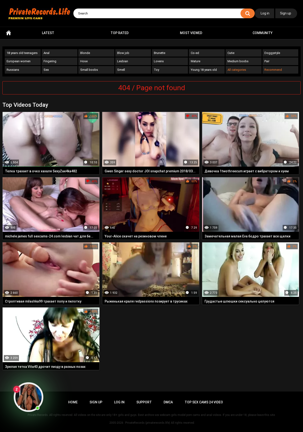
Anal (46, 53)
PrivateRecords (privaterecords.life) (147, 422)
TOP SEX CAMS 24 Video (204, 402)
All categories (236, 69)
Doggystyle (272, 53)
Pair (266, 61)
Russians (13, 69)
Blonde (85, 53)
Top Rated (120, 33)
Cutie (230, 53)
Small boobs (89, 69)
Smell (121, 69)
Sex (46, 69)
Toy (156, 69)
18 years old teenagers (22, 53)
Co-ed (195, 53)
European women (19, 61)
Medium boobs (238, 61)
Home (8, 33)
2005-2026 (116, 422)
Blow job (123, 53)
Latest (48, 33)
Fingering (50, 61)
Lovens (159, 61)
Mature (195, 61)
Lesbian (122, 61)
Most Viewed (191, 33)
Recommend (273, 69)
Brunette (159, 53)
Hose (84, 61)
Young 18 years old (204, 69)
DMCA (168, 402)
